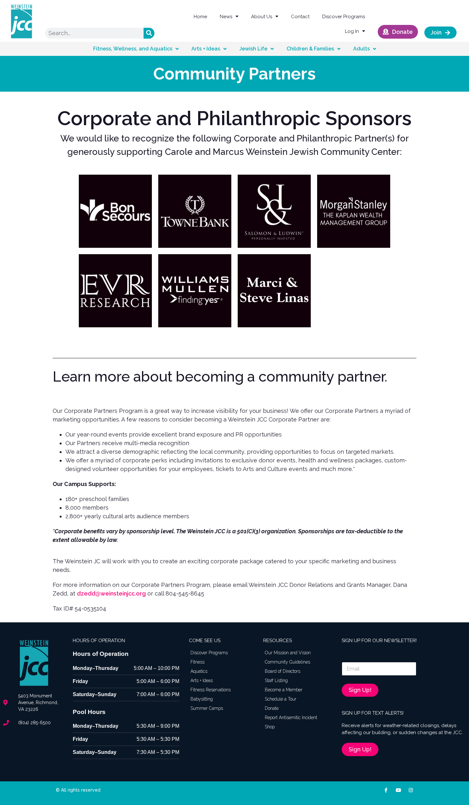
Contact (300, 16)
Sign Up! (360, 690)
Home (200, 16)
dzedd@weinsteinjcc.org (111, 593)
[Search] (149, 33)
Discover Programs (343, 16)
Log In (352, 31)
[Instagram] (410, 790)
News (226, 16)
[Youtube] (398, 790)
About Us (261, 16)
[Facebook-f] (385, 790)
